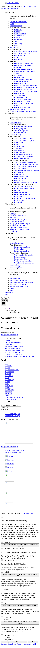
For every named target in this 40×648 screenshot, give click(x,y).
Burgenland (18, 30)
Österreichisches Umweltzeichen (25, 51)
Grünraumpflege (20, 168)
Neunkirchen (9, 390)
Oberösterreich (19, 36)
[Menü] (3, 304)
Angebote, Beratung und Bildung (26, 164)
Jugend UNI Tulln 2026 (18, 227)
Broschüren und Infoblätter (23, 156)
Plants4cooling (19, 77)
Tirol (16, 42)
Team (12, 24)
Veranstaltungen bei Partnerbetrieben (21, 132)
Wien (16, 45)
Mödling (8, 388)
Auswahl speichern (8, 642)
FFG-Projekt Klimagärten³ (23, 63)
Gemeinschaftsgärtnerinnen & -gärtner (23, 111)
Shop (7, 294)
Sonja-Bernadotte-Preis (22, 53)
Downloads (18, 202)
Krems (7, 382)
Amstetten (8, 366)
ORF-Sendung (19, 146)
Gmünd (8, 374)
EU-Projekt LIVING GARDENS (26, 87)
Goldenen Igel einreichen (23, 261)
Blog (16, 144)
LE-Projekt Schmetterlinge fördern (26, 85)
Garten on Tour (19, 174)
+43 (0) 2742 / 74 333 (28, 6)
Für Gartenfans (15, 278)
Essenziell (7, 542)
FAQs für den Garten (21, 158)
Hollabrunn (9, 376)
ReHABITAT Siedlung (22, 107)
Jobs (11, 290)
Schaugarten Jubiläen (21, 251)
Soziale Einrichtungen (17, 109)
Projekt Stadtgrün (20, 93)
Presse (12, 288)
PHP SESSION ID (10, 560)
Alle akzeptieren (21, 642)
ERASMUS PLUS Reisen (23, 69)
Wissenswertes (19, 150)
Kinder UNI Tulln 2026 (18, 225)
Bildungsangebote (20, 129)
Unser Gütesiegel (16, 134)
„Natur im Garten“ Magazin (24, 140)
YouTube (6, 637)
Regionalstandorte (16, 26)
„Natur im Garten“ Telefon (23, 138)
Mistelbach (9, 386)
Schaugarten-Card (20, 259)
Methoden (17, 190)
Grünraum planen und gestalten (25, 166)
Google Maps (8, 640)
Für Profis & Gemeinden (18, 280)
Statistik (6, 572)
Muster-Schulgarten (21, 192)
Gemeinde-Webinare (17, 222)
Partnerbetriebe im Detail (23, 127)
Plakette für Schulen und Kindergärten (22, 195)
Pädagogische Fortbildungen (24, 188)
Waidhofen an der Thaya (14, 398)
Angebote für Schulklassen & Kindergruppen (24, 199)
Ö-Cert (16, 57)
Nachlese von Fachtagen (18, 284)
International (14, 47)
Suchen (4, 300)
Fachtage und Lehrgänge (18, 220)
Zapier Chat (8, 617)
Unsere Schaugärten (17, 243)
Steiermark (18, 40)
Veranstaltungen (15, 265)
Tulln (7, 396)
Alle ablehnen (33, 642)
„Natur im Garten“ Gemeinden (25, 162)
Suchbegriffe (5, 298)
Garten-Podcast (19, 142)
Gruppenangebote (16, 267)
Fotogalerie (9, 292)
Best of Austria (19, 55)
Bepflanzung (18, 180)
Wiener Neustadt (11, 400)
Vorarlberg (18, 44)
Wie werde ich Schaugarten (23, 255)
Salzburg (17, 38)
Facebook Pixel (9, 635)
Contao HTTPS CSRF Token (14, 548)
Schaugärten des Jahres (22, 247)
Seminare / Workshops (18, 216)
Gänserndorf (9, 372)
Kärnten (17, 32)
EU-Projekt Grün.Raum (22, 101)
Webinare (13, 218)
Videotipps (18, 148)
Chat (5, 603)
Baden (7, 368)
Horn (7, 378)
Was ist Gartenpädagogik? (23, 186)
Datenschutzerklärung (13, 452)
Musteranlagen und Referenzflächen (21, 177)
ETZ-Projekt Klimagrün (22, 99)
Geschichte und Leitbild (18, 22)
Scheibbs (8, 392)
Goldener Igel (19, 249)
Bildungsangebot (20, 257)
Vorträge (13, 214)
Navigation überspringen (9, 8)
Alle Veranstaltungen (12, 414)
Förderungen (18, 172)
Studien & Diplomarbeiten (19, 286)
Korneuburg (9, 380)
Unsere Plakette (15, 123)
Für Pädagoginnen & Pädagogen (21, 282)
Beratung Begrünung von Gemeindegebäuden (23, 80)
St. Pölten (8, 394)
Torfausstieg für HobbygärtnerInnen (21, 96)
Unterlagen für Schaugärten (24, 263)
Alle (6, 364)
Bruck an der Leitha (12, 370)
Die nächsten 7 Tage (12, 416)
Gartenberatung (19, 152)
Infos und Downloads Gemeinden (26, 182)
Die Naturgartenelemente (23, 154)
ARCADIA (18, 75)
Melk (7, 384)
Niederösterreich (20, 34)
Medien (6, 620)
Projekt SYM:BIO (20, 83)
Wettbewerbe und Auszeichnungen (26, 170)
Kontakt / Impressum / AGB (15, 450)
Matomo (6, 590)
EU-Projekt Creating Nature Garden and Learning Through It (25, 90)
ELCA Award (19, 59)
